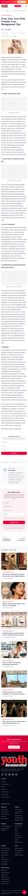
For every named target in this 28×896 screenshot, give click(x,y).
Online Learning (5, 814)
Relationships (4, 855)
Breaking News (18, 848)
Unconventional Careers (19, 812)
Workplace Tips (19, 820)
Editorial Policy (4, 791)
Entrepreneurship (19, 817)
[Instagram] (6, 774)
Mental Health (4, 852)
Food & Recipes (5, 859)
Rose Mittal (11, 470)
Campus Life (4, 870)
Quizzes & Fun (18, 837)
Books (16, 830)
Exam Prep (3, 816)
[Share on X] (9, 36)
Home (2, 10)
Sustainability (4, 864)
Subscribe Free (21, 1)
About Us (3, 781)
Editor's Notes (4, 883)
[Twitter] (2, 774)
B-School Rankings (6, 826)
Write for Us (4, 789)
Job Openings (18, 815)
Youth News (18, 852)
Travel (2, 857)
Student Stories (5, 877)
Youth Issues (4, 874)
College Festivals (5, 881)
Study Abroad (4, 811)
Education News (19, 850)
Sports (16, 833)
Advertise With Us (5, 784)
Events (16, 839)
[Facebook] (16, 774)
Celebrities (17, 835)
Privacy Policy (4, 794)
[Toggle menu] (25, 6)
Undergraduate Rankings (5, 829)
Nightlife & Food (19, 842)
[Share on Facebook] (6, 36)
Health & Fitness (5, 850)
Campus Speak (5, 879)
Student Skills (4, 818)
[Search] (22, 6)
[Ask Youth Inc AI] (24, 892)
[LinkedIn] (9, 774)
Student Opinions (5, 872)
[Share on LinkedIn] (15, 36)
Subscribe (17, 6)
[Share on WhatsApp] (12, 36)
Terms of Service (5, 797)
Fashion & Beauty (8, 11)
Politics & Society (19, 855)
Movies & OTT (18, 826)
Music (16, 828)
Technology (4, 861)
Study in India (4, 809)
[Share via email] (17, 36)
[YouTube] (12, 774)
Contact (3, 786)
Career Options (18, 809)
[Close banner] (26, 2)
